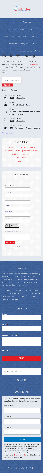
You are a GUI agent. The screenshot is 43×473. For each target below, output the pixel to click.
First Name (7, 416)
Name (5, 314)
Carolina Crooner (21, 161)
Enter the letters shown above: (13, 231)
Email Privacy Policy (20, 455)
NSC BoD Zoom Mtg (17, 98)
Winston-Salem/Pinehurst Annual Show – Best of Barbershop (25, 112)
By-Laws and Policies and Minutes (21, 147)
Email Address (8, 405)
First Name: (8, 192)
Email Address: (9, 186)
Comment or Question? (12, 335)
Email (5, 325)
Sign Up (22, 440)
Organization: (8, 205)
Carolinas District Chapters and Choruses (21, 150)
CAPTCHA (6, 350)
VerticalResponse (9, 248)
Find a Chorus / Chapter (21, 154)
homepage (34, 64)
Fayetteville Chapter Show (20, 105)
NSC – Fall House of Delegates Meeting (25, 128)
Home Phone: (8, 211)
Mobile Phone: (9, 218)
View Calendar (7, 133)
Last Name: (8, 198)
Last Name (7, 427)
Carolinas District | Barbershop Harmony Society (21, 9)
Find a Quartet (21, 158)
